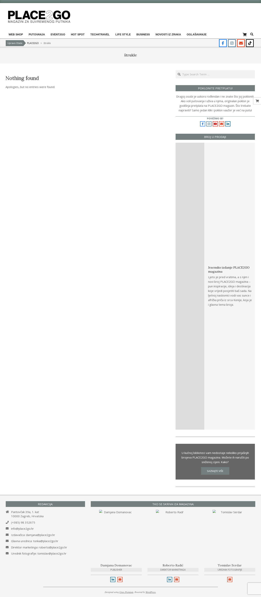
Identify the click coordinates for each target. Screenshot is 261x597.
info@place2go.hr (22, 528)
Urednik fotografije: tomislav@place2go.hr (38, 553)
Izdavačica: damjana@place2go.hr (33, 535)
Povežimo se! (215, 118)
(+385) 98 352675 (23, 522)
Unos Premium (126, 592)
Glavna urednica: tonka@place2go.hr (34, 541)
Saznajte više (215, 471)
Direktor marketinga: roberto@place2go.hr (39, 547)
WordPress (151, 592)
